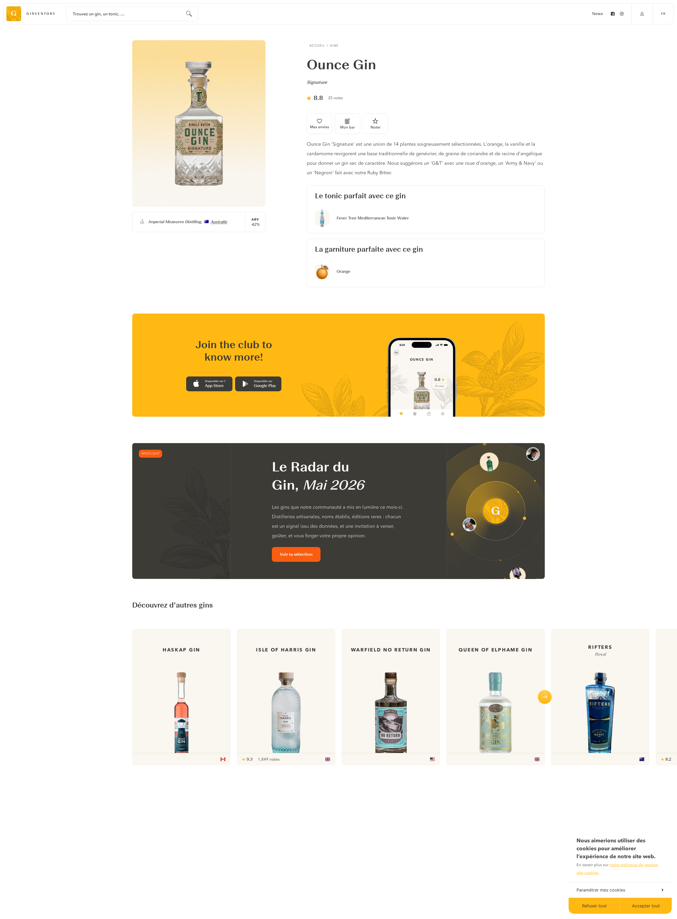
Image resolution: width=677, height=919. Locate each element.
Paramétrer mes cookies (601, 890)
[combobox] (132, 13)
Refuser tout (594, 905)
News (597, 13)
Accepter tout (646, 905)
